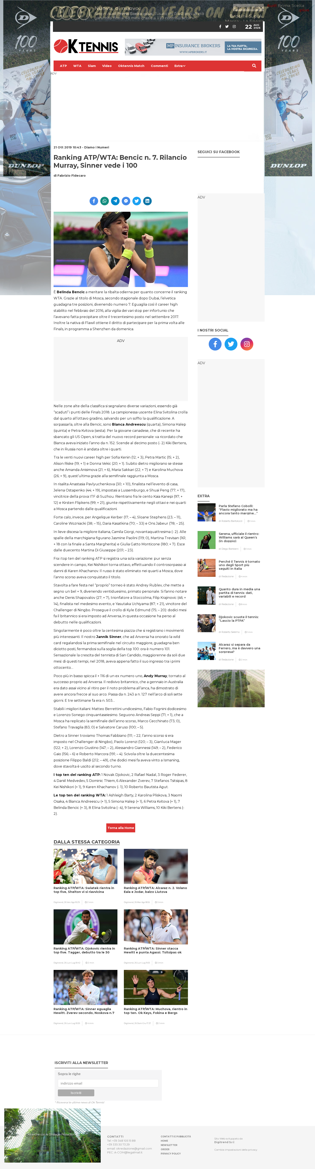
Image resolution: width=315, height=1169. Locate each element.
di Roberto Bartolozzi (230, 520)
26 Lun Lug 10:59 (72, 1023)
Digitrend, (59, 902)
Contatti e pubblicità (176, 1136)
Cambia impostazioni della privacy (235, 1149)
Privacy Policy (171, 1153)
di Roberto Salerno (229, 631)
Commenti (159, 66)
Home (164, 1140)
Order (165, 1149)
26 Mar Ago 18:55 (142, 902)
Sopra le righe (69, 1074)
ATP (63, 66)
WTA (77, 66)
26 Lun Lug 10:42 (72, 963)
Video (107, 66)
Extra (178, 66)
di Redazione (226, 576)
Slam (92, 66)
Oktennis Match (131, 66)
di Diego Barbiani (228, 548)
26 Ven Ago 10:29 (72, 902)
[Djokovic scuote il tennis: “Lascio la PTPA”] (240, 625)
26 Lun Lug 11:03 (142, 963)
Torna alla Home (121, 828)
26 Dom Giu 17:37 (142, 1023)
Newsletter (169, 1145)
